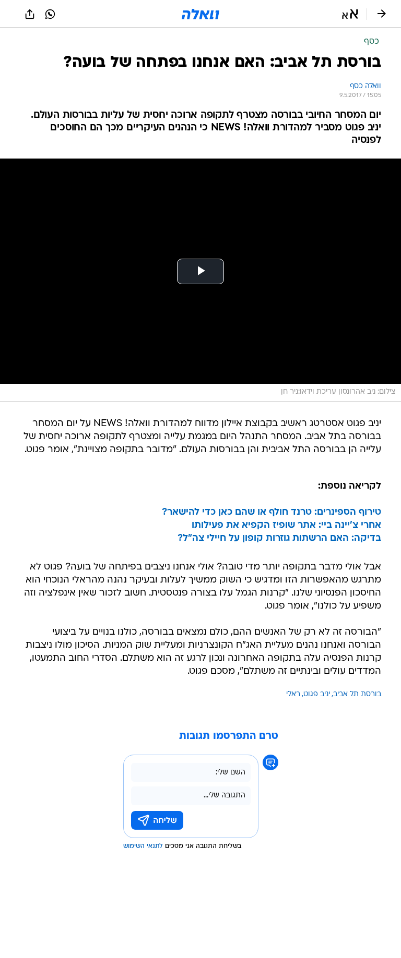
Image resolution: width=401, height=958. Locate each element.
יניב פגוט (316, 694)
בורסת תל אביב (357, 694)
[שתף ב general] (30, 14)
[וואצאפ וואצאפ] (50, 14)
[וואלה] (200, 14)
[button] (350, 14)
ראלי (293, 694)
